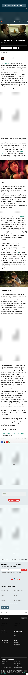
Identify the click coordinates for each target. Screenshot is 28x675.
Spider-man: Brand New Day (7, 603)
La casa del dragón (18, 600)
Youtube (12, 579)
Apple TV (3, 598)
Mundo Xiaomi (4, 632)
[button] (9, 58)
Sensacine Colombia (18, 665)
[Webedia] (5, 619)
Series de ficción (4, 590)
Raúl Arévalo (24, 438)
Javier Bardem (14, 21)
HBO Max (3, 600)
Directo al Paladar (4, 642)
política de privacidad (17, 572)
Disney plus (3, 592)
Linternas (16, 603)
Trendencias (3, 651)
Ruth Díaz (18, 438)
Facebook (11, 48)
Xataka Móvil (3, 627)
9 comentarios (6, 48)
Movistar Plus (17, 592)
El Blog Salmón (17, 651)
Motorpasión (16, 642)
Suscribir (24, 569)
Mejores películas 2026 (23, 559)
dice (18, 252)
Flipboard (16, 48)
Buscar (26, 613)
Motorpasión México (18, 667)
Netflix (2, 595)
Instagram (15, 579)
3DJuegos (16, 625)
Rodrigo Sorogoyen (6, 21)
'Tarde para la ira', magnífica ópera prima (14, 433)
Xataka (2, 625)
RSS (17, 579)
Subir (23, 618)
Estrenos (8, 438)
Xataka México (4, 661)
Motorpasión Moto (17, 644)
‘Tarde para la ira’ (6, 63)
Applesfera (3, 629)
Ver (14, 500)
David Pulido (21, 217)
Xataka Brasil (3, 663)
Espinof (15, 635)
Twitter (14, 48)
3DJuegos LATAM (17, 661)
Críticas (12, 438)
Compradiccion (4, 654)
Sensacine (16, 633)
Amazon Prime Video (18, 590)
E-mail (18, 48)
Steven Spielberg (22, 21)
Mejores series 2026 (13, 559)
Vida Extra (16, 627)
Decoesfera (3, 653)
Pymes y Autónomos (18, 653)
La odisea (16, 598)
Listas (15, 595)
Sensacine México (17, 663)
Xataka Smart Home (5, 630)
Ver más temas (5, 607)
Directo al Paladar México (6, 667)
